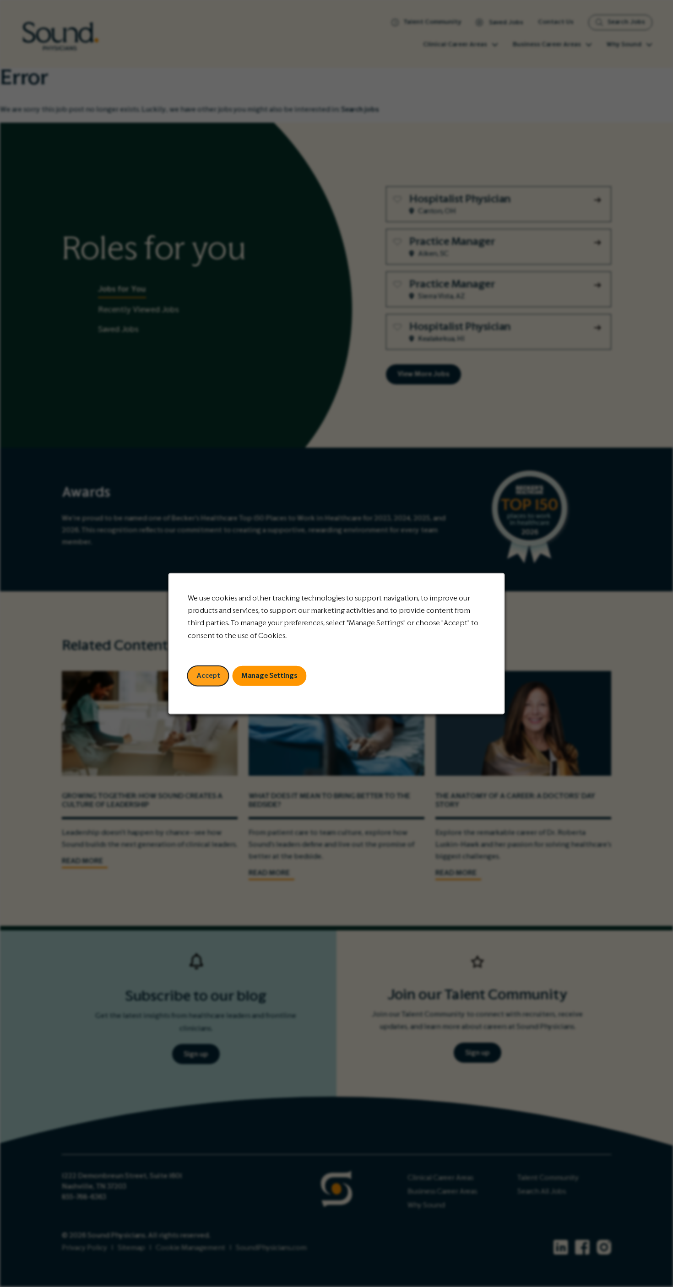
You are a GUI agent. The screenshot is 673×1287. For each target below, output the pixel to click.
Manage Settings (269, 675)
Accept (208, 675)
